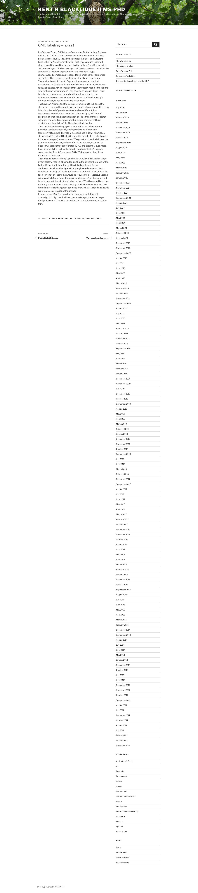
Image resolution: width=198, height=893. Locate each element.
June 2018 (120, 464)
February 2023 (122, 288)
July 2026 (120, 107)
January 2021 (122, 373)
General (90, 218)
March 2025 (121, 168)
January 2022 (122, 333)
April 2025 (120, 163)
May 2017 (120, 504)
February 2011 (122, 735)
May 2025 (120, 157)
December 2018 (123, 439)
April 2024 (120, 223)
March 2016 (121, 564)
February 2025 (122, 173)
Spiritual (119, 826)
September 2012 (123, 700)
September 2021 (123, 348)
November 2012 (123, 690)
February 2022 (122, 328)
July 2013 (120, 675)
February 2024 (122, 233)
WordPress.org (122, 862)
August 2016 (121, 544)
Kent (66, 41)
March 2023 (121, 283)
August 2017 (121, 489)
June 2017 (120, 499)
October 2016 (122, 539)
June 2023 (120, 268)
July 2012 (120, 710)
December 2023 (123, 243)
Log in (118, 847)
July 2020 (120, 389)
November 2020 (123, 384)
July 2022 (120, 313)
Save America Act (124, 71)
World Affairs (121, 831)
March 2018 (121, 469)
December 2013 (123, 665)
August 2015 (121, 594)
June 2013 (120, 680)
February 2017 (122, 519)
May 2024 (120, 218)
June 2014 (120, 650)
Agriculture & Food (53, 218)
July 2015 (120, 600)
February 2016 (122, 569)
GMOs (99, 218)
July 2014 (120, 645)
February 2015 (122, 625)
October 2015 (122, 585)
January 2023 (122, 293)
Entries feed (121, 852)
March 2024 (121, 228)
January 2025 (122, 178)
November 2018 (123, 444)
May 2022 (120, 323)
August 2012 (121, 705)
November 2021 (123, 338)
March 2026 (121, 112)
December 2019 (123, 394)
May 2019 (120, 414)
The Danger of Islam (124, 66)
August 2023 (121, 258)
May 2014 (120, 655)
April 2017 (120, 509)
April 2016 (120, 559)
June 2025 (120, 153)
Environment (77, 218)
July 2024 (120, 208)
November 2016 (123, 534)
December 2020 (123, 379)
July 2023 (120, 263)
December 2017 (123, 479)
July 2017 (120, 494)
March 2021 (121, 363)
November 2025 (123, 132)
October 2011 (122, 720)
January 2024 (122, 238)
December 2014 (123, 630)
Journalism (120, 816)
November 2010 (123, 745)
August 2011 (121, 725)
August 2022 (121, 308)
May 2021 (120, 353)
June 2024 (120, 213)
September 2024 (123, 198)
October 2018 (122, 449)
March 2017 (121, 514)
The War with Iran (123, 61)
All (67, 218)
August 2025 (121, 148)
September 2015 (123, 589)
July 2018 (120, 459)
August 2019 (121, 409)
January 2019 (122, 434)
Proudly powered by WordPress (50, 887)
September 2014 (123, 635)
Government (121, 791)
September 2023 (123, 253)
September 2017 (123, 484)
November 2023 (123, 248)
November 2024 (123, 188)
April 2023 (120, 278)
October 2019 (122, 399)
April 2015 (120, 615)
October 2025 (122, 137)
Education (120, 771)
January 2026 (122, 122)
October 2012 (122, 695)
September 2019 (123, 404)
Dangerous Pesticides (125, 76)
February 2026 (122, 117)
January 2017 (122, 524)
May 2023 (120, 273)
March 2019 (121, 424)
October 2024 (122, 193)
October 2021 (122, 343)
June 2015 (120, 605)
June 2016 (120, 549)
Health (119, 801)
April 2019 (120, 419)
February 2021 (122, 369)
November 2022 (123, 298)
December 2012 (123, 685)
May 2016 (120, 554)
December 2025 (123, 127)
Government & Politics (126, 796)
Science (119, 821)
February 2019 (122, 429)
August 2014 (121, 640)
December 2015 (123, 579)
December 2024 (123, 183)
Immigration (121, 806)
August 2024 (121, 203)
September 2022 (123, 303)
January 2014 (122, 660)
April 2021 (120, 358)
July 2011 (120, 730)
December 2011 (123, 715)
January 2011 (122, 740)
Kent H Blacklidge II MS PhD (81, 9)
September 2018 (123, 454)
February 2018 (122, 474)
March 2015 (121, 620)
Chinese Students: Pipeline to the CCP (132, 81)
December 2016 (123, 529)
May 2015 (120, 610)
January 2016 (122, 574)
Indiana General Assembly (127, 811)
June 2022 (120, 318)
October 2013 (122, 670)
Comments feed (123, 857)
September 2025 (123, 142)
